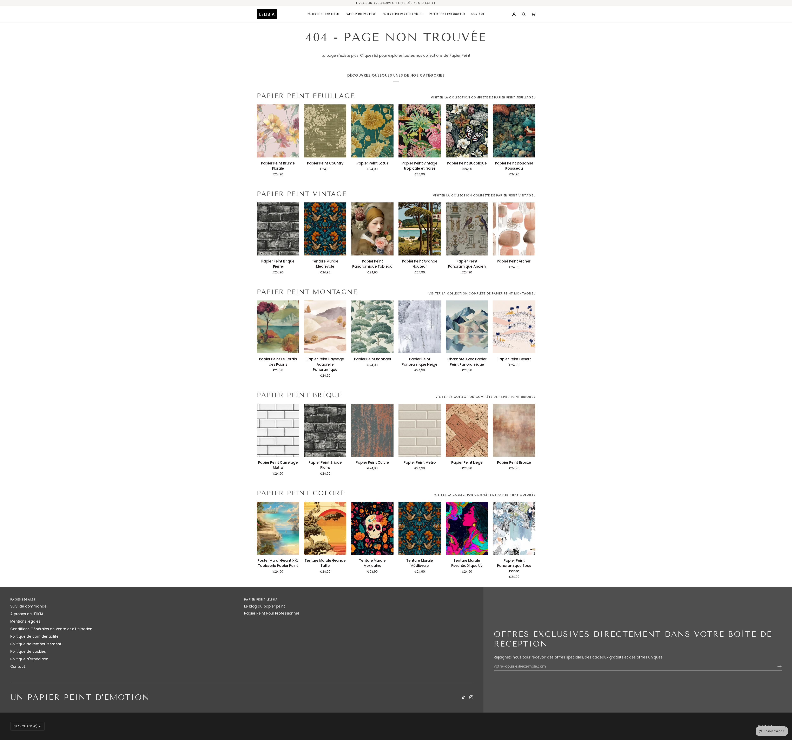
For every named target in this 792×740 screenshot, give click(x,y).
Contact (17, 666)
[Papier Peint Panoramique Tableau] (372, 228)
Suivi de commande (28, 606)
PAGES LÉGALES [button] (22, 599)
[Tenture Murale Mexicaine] (372, 528)
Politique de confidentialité (34, 636)
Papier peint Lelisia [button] (261, 599)
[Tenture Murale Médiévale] (325, 228)
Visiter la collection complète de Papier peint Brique (484, 397)
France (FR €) (26, 726)
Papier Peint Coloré (301, 493)
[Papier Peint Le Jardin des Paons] (278, 326)
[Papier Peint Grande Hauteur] (419, 228)
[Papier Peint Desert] (514, 326)
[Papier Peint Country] (325, 130)
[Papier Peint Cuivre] (372, 430)
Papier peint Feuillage (306, 96)
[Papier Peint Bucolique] (467, 130)
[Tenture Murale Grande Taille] (325, 528)
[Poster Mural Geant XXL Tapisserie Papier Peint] (278, 528)
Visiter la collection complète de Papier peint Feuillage (482, 97)
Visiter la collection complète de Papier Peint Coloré (483, 495)
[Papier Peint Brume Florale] (278, 130)
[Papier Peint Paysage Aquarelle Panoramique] (325, 326)
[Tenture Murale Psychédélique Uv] (467, 528)
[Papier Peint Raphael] (372, 326)
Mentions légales (25, 621)
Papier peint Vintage (302, 194)
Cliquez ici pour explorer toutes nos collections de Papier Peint (415, 55)
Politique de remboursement (35, 644)
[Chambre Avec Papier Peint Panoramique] (467, 326)
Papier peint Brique (299, 395)
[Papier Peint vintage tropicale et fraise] (419, 130)
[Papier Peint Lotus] (372, 130)
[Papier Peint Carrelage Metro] (278, 430)
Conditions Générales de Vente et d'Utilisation (51, 629)
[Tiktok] (463, 697)
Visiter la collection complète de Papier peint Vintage (483, 195)
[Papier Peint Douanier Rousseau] (514, 130)
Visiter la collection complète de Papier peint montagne (481, 293)
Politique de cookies (28, 651)
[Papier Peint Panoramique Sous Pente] (514, 528)
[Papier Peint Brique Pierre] (278, 228)
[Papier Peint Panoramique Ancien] (467, 228)
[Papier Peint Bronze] (514, 430)
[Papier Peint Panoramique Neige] (419, 326)
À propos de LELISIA (26, 613)
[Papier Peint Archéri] (514, 228)
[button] (323, 14)
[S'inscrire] (776, 666)
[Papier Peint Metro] (419, 430)
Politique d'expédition (29, 659)
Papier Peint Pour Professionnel (271, 613)
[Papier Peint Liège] (467, 430)
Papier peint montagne (307, 292)
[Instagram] (471, 697)
